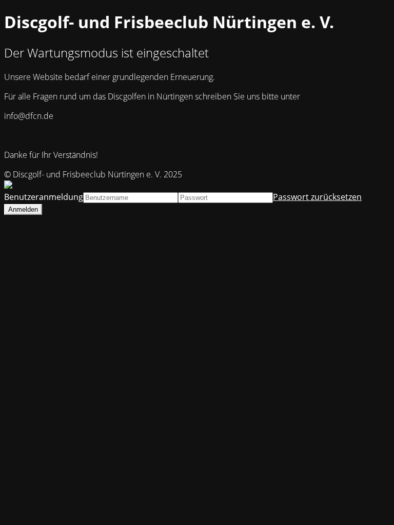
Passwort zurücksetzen (317, 197)
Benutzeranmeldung (43, 197)
